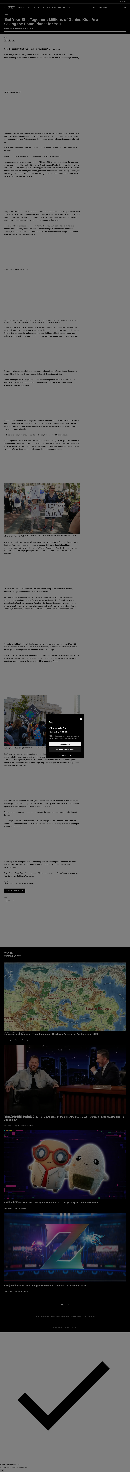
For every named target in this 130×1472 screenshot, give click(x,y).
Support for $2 (65, 744)
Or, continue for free (65, 755)
